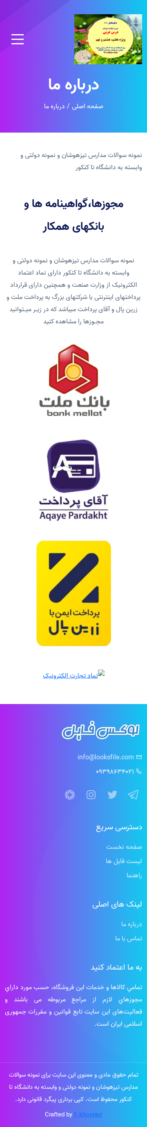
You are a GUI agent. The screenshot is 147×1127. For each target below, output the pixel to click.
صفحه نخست (124, 847)
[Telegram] (133, 795)
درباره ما (131, 924)
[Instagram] (91, 795)
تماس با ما (128, 938)
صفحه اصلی (87, 106)
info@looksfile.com (106, 757)
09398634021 (115, 771)
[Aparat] (69, 795)
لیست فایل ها (124, 861)
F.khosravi (88, 1114)
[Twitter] (112, 795)
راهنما (134, 875)
